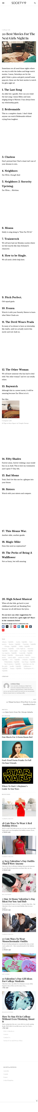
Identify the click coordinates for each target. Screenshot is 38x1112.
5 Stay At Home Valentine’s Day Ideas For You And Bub (18, 900)
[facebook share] (3, 626)
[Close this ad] (36, 1100)
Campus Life (7, 420)
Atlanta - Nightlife (8, 642)
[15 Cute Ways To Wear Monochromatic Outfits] (19, 923)
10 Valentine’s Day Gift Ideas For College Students (17, 980)
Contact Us (6, 1037)
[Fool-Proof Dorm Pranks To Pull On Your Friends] (17, 749)
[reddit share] (26, 626)
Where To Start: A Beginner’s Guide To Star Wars (15, 787)
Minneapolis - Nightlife (22, 655)
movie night (12, 657)
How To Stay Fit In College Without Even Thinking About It (18, 1019)
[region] (19, 138)
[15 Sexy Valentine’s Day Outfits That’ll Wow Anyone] (19, 845)
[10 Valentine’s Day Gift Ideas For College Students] (19, 962)
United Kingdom (8, 1080)
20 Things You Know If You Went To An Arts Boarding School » (21, 703)
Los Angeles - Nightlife (9, 653)
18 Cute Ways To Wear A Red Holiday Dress (17, 824)
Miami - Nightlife (7, 655)
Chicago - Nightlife (10, 646)
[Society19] (19, 3)
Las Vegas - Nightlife (26, 651)
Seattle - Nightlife (15, 666)
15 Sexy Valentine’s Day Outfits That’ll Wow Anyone (18, 862)
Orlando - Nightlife (28, 660)
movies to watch (23, 657)
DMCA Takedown (8, 1031)
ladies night (14, 651)
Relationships (6, 894)
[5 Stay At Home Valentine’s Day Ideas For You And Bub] (19, 883)
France (5, 1077)
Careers (5, 1034)
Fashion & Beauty (7, 818)
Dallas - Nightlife (24, 646)
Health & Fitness (7, 1012)
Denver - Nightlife (8, 649)
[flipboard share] (3, 630)
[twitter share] (7, 626)
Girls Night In (20, 649)
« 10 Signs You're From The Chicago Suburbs (17, 712)
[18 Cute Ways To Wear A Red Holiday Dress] (19, 807)
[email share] (11, 626)
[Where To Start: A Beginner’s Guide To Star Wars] (17, 775)
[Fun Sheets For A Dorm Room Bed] (17, 726)
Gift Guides (6, 974)
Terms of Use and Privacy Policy (13, 1041)
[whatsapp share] (22, 626)
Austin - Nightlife (21, 642)
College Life (6, 30)
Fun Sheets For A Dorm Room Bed (17, 737)
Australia (6, 1071)
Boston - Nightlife (14, 644)
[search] (35, 3)
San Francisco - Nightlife (12, 664)
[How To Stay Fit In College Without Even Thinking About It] (19, 1000)
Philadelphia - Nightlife (11, 662)
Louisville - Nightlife (26, 653)
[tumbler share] (30, 626)
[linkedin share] (19, 626)
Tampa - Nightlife (15, 668)
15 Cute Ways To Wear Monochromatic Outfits (15, 940)
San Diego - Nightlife (28, 662)
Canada (5, 1074)
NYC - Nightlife (15, 660)
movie (4, 657)
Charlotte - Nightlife (29, 644)
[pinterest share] (15, 626)
